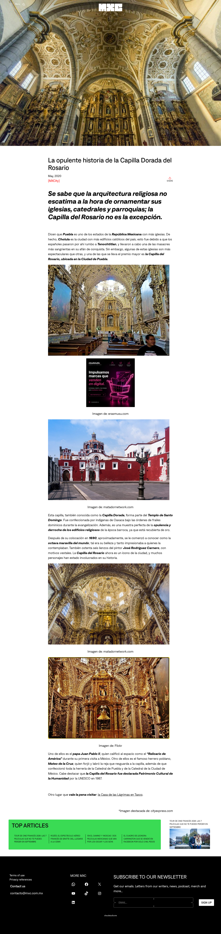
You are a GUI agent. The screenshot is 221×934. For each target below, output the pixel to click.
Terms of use (17, 875)
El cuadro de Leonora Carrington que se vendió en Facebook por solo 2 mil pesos (139, 839)
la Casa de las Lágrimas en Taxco (120, 794)
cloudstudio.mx (110, 915)
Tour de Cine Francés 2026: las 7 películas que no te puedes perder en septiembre (30, 839)
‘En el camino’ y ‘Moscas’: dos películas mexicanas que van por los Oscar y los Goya (101, 839)
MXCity (54, 181)
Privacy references (21, 879)
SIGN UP (206, 902)
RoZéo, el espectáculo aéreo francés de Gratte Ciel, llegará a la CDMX (67, 839)
